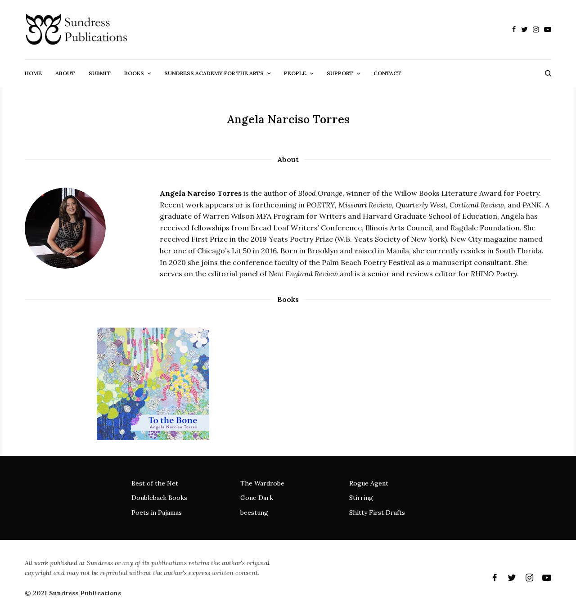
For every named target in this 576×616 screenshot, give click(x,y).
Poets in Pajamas (156, 512)
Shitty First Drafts (377, 512)
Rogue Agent (368, 483)
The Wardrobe (262, 483)
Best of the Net (154, 483)
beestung (254, 512)
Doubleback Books (159, 498)
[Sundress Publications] (76, 29)
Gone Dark (256, 498)
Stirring (361, 498)
